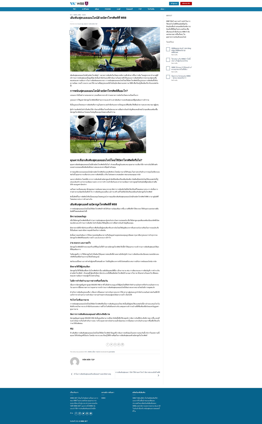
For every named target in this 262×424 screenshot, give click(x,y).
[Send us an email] (87, 413)
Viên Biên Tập (93, 24)
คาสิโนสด (85, 9)
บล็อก (162, 9)
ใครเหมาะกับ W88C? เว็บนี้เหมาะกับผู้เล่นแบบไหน (180, 60)
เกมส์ (118, 9)
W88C (103, 398)
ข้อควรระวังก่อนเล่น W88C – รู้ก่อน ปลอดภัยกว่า (181, 77)
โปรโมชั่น (151, 9)
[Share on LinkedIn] (122, 344)
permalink (112, 352)
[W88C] (84, 3)
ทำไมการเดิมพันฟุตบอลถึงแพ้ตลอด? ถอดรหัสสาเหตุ (92, 374)
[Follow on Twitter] (83, 413)
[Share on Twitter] (111, 344)
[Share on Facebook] (107, 344)
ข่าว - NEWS (73, 15)
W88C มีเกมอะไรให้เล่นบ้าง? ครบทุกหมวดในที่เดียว (181, 68)
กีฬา (74, 9)
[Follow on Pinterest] (91, 413)
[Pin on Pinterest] (118, 344)
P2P (140, 9)
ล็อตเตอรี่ (129, 9)
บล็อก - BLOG (82, 15)
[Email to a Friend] (115, 344)
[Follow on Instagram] (79, 413)
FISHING (108, 9)
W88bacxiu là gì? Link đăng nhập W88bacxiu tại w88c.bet (181, 50)
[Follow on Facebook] (76, 413)
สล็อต (97, 9)
